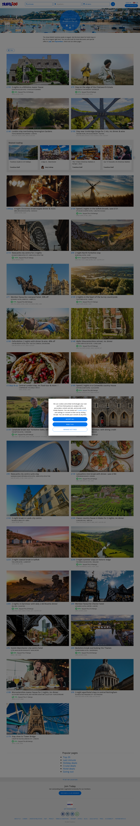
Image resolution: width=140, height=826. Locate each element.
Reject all (70, 424)
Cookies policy (82, 410)
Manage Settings (70, 429)
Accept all (70, 419)
